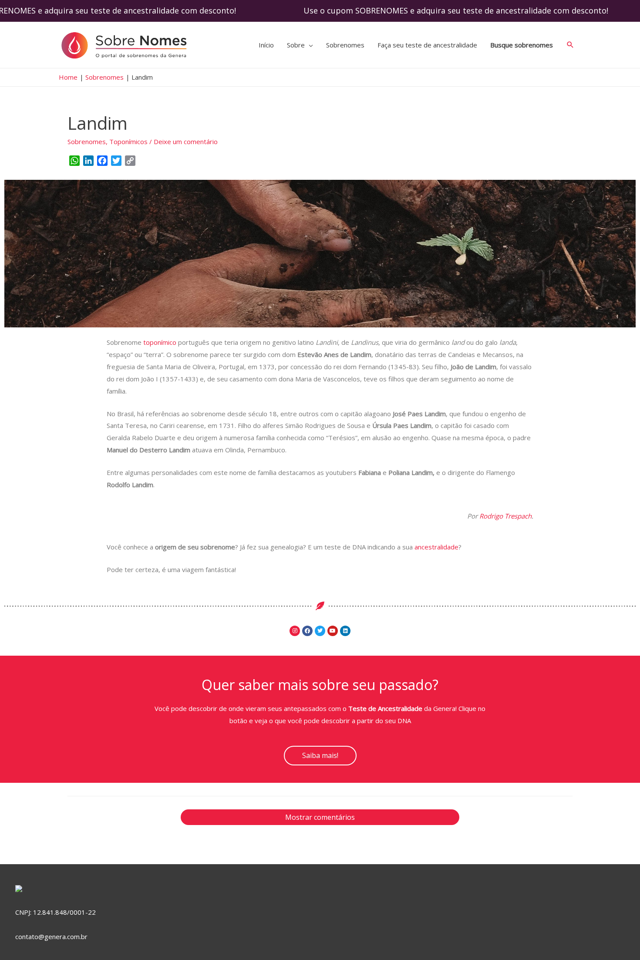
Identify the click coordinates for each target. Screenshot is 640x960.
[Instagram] (295, 631)
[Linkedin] (345, 631)
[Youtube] (332, 631)
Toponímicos (128, 141)
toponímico (160, 342)
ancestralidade (436, 546)
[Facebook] (307, 631)
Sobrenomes (86, 141)
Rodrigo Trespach (505, 516)
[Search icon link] (570, 44)
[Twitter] (320, 631)
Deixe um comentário (186, 141)
